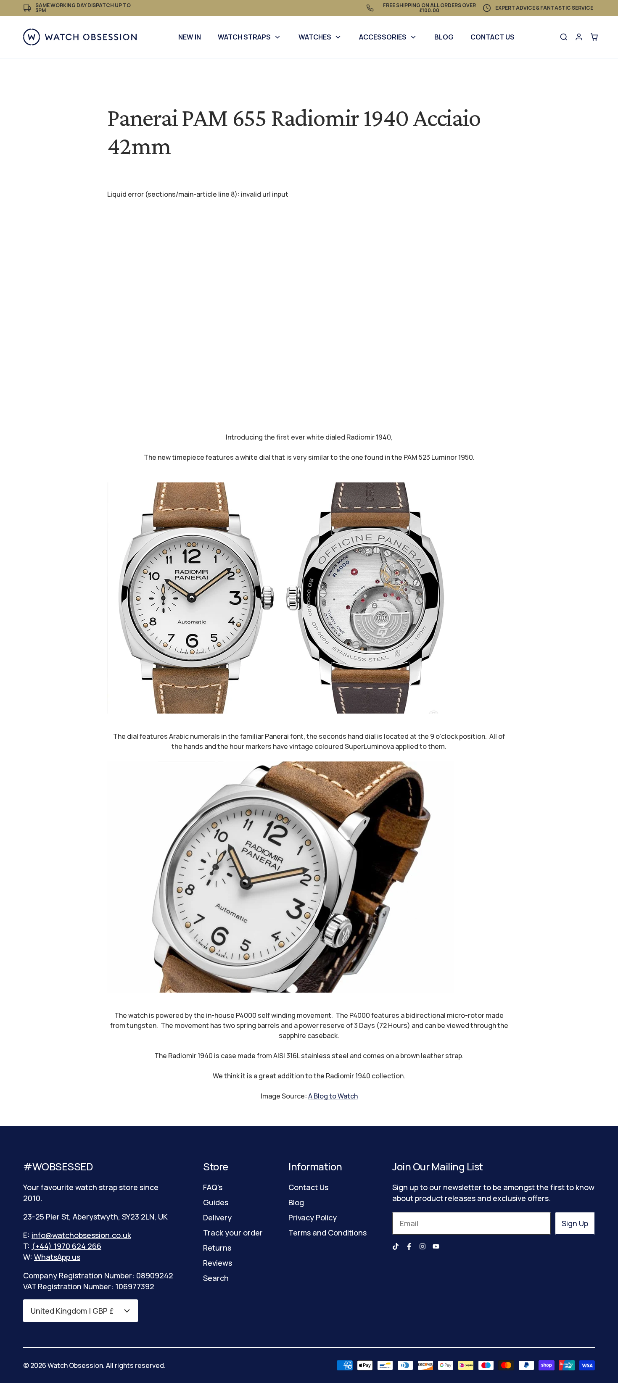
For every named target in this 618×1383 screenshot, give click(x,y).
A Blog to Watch (333, 1096)
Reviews (217, 1263)
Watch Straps (244, 37)
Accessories (383, 37)
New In (189, 37)
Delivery (217, 1217)
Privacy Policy (312, 1217)
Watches (314, 37)
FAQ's (212, 1187)
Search (216, 1278)
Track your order (233, 1233)
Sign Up (575, 1223)
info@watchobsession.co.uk (81, 1235)
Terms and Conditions (327, 1233)
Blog (444, 37)
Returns (217, 1248)
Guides (215, 1202)
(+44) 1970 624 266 (66, 1246)
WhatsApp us (57, 1257)
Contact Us (492, 37)
